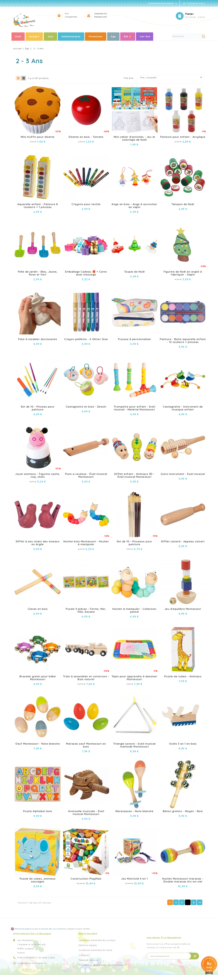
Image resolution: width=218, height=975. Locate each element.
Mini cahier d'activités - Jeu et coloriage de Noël (134, 138)
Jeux (50, 36)
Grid (18, 78)
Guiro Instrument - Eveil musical (183, 474)
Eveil (18, 36)
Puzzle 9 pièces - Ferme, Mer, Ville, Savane (86, 610)
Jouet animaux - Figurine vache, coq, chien (37, 475)
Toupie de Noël (134, 271)
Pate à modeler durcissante (37, 339)
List (23, 78)
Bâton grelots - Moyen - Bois (183, 811)
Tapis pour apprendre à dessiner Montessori (134, 678)
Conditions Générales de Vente (95, 950)
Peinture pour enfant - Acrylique (182, 136)
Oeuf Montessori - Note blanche (37, 743)
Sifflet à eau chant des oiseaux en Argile (38, 543)
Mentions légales (88, 945)
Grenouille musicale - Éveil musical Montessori (86, 812)
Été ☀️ (128, 36)
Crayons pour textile (85, 204)
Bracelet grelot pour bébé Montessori (37, 678)
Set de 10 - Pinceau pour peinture (38, 408)
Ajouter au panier (55, 93)
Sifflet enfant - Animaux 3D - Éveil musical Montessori (134, 475)
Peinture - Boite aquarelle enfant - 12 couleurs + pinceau (183, 340)
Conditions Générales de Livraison (97, 940)
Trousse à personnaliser (134, 339)
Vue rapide (55, 87)
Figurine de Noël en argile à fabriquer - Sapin (183, 273)
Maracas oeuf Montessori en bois (86, 745)
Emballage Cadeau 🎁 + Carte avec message (86, 273)
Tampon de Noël (182, 204)
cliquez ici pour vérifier (78, 928)
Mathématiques (71, 36)
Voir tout (145, 36)
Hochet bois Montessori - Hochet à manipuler (86, 543)
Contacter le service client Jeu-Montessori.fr (103, 965)
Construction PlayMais (86, 878)
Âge (113, 36)
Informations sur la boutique (32, 933)
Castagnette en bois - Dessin (86, 406)
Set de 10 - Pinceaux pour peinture (134, 543)
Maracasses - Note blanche (134, 811)
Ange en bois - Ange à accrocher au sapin (134, 205)
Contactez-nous (196, 3)
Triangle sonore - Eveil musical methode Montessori (134, 745)
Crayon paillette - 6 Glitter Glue (86, 339)
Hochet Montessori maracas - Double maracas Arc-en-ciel (182, 880)
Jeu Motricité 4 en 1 (134, 878)
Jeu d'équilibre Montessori (183, 608)
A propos (83, 955)
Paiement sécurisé (88, 960)
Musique (34, 36)
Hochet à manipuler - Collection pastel (134, 610)
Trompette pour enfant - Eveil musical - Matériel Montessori (134, 408)
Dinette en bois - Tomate (86, 136)
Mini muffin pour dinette (38, 136)
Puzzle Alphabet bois (37, 811)
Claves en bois (38, 608)
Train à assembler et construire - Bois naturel (86, 678)
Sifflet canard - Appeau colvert (183, 541)
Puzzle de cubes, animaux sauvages (38, 880)
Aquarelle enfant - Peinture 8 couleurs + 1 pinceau (37, 205)
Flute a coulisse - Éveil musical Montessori (86, 475)
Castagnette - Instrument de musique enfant (183, 408)
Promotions (95, 36)
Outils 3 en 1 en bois (183, 743)
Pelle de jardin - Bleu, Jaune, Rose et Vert (37, 273)
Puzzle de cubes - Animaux (183, 676)
